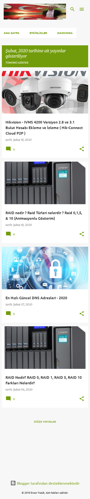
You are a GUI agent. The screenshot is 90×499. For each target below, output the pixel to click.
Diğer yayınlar (45, 422)
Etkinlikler (38, 33)
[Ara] (72, 9)
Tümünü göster (17, 63)
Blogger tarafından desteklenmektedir (48, 483)
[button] (81, 149)
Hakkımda (65, 33)
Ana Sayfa (11, 33)
